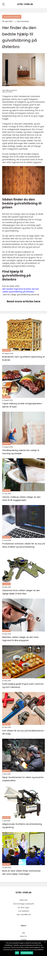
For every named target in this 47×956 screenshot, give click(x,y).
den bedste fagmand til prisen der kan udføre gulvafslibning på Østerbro (20, 290)
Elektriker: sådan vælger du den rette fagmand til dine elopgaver (20, 639)
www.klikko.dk (25, 914)
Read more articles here (23, 301)
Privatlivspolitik (27, 953)
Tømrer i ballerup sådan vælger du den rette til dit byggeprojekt (21, 499)
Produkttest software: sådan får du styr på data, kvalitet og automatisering (23, 545)
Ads (23, 933)
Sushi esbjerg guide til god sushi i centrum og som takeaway (23, 685)
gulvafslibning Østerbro (12, 17)
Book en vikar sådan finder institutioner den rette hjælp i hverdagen (21, 872)
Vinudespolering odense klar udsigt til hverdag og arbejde (20, 452)
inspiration (6, 350)
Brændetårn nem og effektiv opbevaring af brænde (23, 358)
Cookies (24, 940)
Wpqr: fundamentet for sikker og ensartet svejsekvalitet (23, 779)
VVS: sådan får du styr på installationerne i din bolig (23, 732)
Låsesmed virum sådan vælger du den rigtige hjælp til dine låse (21, 592)
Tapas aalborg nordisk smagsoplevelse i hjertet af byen (22, 405)
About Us (23, 936)
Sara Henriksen (23, 21)
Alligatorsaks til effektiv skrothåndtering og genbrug (22, 826)
